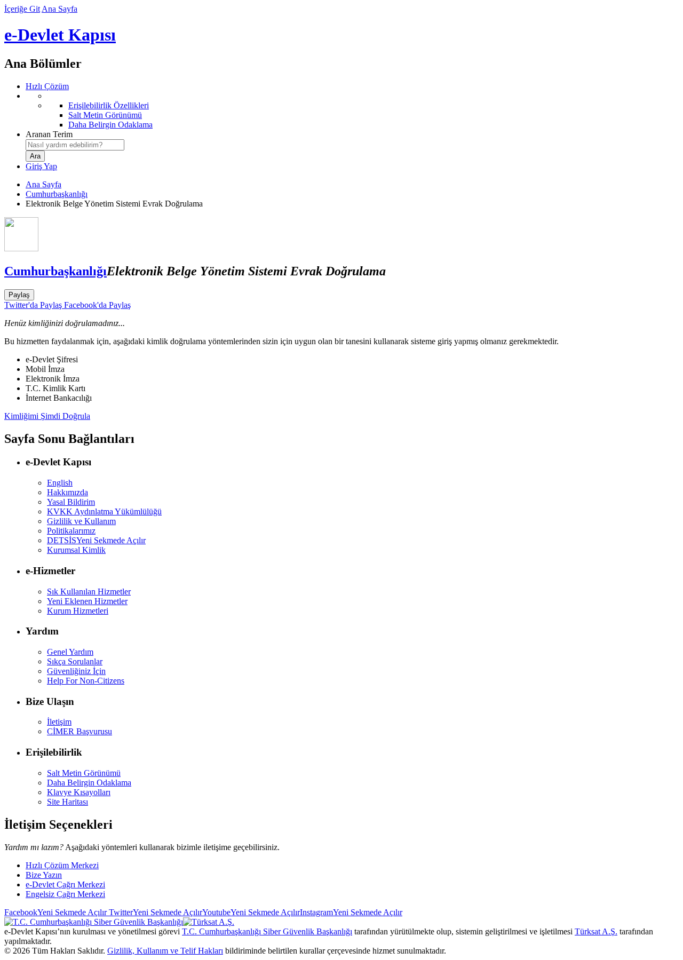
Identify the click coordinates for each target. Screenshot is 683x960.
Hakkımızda (67, 492)
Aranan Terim (49, 134)
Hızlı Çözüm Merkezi (62, 865)
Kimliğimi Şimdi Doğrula (47, 416)
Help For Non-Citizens (85, 680)
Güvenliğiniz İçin (76, 671)
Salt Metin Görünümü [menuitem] (105, 115)
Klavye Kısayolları (78, 792)
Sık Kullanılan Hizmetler (89, 591)
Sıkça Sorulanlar (74, 661)
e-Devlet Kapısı (60, 34)
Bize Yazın (44, 874)
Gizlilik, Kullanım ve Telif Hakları (165, 950)
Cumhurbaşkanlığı (57, 194)
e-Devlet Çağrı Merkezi (65, 884)
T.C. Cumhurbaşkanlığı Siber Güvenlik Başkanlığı (267, 931)
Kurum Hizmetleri (77, 610)
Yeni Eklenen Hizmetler (87, 601)
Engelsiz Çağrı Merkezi (65, 894)
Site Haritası (67, 801)
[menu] (352, 110)
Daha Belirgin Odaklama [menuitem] (110, 124)
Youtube (251, 912)
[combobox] (75, 144)
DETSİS (96, 540)
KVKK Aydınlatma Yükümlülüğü (104, 511)
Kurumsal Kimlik (76, 549)
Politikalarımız (71, 530)
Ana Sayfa (59, 8)
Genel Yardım (70, 651)
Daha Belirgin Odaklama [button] (89, 782)
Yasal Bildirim (71, 501)
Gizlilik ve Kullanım (81, 521)
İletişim (59, 721)
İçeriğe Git (22, 8)
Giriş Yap (41, 166)
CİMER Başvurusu (79, 731)
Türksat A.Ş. (596, 931)
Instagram (351, 912)
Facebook (55, 912)
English (60, 482)
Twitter (154, 912)
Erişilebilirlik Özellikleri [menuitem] (108, 105)
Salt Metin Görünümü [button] (84, 772)
